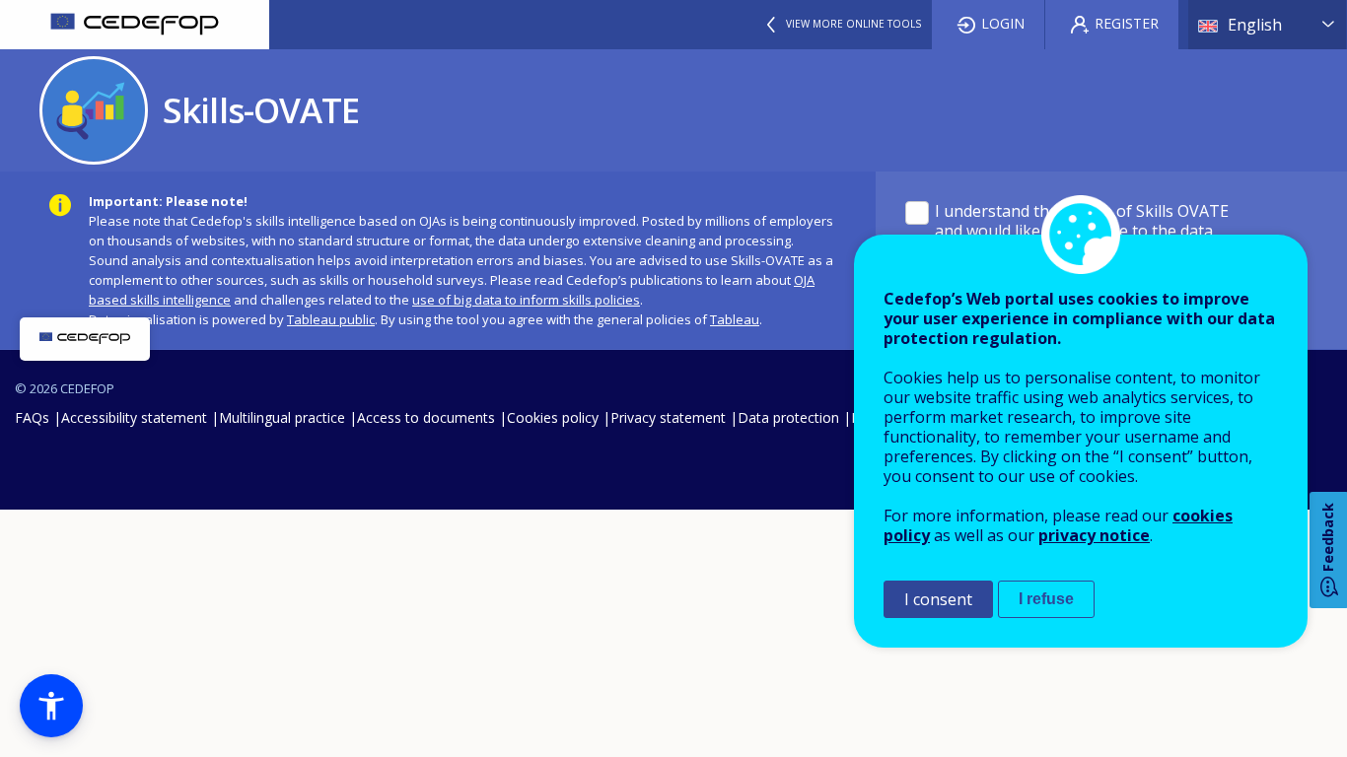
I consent (938, 599)
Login (1003, 23)
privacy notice (1094, 535)
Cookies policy (553, 417)
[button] (51, 705)
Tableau (734, 319)
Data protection (788, 417)
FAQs (32, 417)
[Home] (134, 24)
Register (1127, 23)
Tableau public (331, 319)
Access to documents (426, 417)
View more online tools (853, 24)
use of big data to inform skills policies (526, 300)
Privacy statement (668, 417)
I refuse (1046, 598)
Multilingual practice (282, 417)
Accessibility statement (134, 417)
